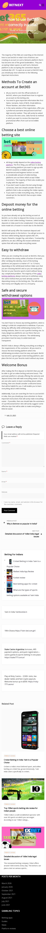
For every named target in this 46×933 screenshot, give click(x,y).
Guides (4, 921)
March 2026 (7, 883)
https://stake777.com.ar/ (14, 657)
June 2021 (6, 905)
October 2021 (7, 890)
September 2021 (8, 894)
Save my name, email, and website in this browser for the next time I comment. (23, 503)
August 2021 (7, 897)
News (4, 925)
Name (4, 471)
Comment (6, 443)
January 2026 (7, 887)
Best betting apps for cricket (25, 583)
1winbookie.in (21, 612)
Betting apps (7, 917)
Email (4, 482)
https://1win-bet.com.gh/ (25, 630)
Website (4, 492)
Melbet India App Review (23, 571)
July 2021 (5, 901)
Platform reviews (10, 756)
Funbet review (19, 577)
